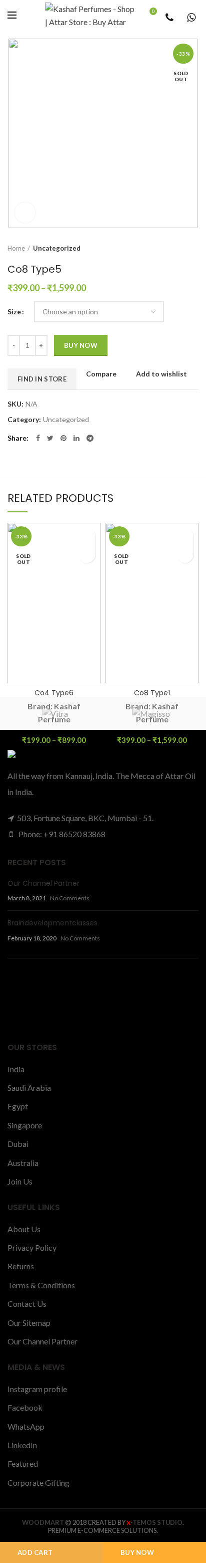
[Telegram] (90, 438)
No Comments (70, 898)
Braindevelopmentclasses (53, 923)
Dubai (18, 1143)
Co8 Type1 (152, 692)
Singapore (25, 1125)
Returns (21, 1266)
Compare (101, 373)
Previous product (173, 248)
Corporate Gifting (39, 1482)
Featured (23, 1463)
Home (16, 248)
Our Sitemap (29, 1322)
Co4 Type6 (54, 692)
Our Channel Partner (44, 883)
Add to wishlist (161, 373)
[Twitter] (50, 438)
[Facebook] (38, 438)
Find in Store (42, 379)
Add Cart (35, 1552)
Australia (23, 1162)
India (16, 1069)
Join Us (20, 1181)
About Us (24, 1229)
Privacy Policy (32, 1247)
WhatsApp (26, 1426)
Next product (193, 248)
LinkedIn (22, 1445)
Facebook (25, 1407)
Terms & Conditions (41, 1285)
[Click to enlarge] (25, 213)
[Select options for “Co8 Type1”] (185, 554)
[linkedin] (76, 438)
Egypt (18, 1106)
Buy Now (137, 1552)
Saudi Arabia (29, 1087)
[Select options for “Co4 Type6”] (87, 554)
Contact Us (27, 1303)
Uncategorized (56, 248)
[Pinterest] (63, 438)
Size (14, 311)
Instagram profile (37, 1389)
